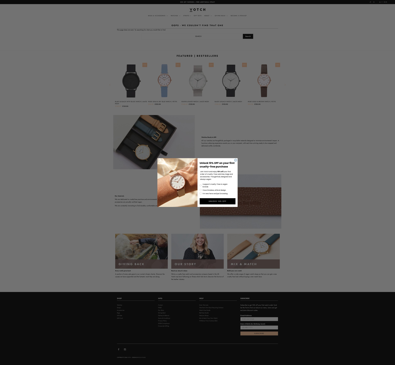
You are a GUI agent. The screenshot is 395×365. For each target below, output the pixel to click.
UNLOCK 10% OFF (217, 201)
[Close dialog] (235, 160)
